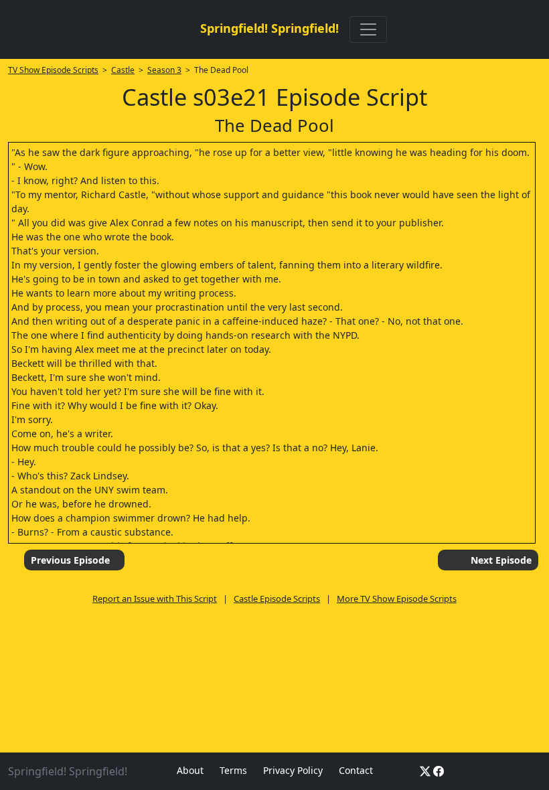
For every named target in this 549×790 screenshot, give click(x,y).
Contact (356, 770)
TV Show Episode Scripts (53, 70)
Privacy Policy (293, 770)
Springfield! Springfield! (269, 28)
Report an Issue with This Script (154, 598)
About (190, 770)
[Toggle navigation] (368, 29)
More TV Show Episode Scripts (397, 598)
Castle (123, 70)
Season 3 (164, 70)
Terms (233, 770)
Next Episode (501, 560)
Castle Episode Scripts (277, 598)
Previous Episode (70, 560)
